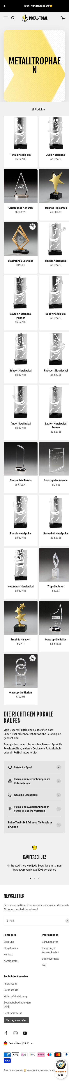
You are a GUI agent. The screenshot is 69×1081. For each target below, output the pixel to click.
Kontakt (8, 954)
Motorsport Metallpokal (20, 586)
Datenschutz (11, 989)
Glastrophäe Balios (55, 639)
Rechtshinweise (13, 1013)
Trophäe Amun (55, 586)
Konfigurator (11, 960)
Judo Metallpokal (55, 154)
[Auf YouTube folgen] (24, 1033)
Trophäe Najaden (20, 639)
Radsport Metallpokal (56, 370)
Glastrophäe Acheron (20, 207)
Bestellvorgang (50, 958)
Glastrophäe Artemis (56, 480)
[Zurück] (4, 6)
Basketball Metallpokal (55, 533)
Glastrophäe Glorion (20, 692)
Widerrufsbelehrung (15, 996)
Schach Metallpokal (20, 370)
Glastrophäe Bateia (20, 480)
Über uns (9, 941)
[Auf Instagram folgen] (15, 1033)
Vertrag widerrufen (16, 1020)
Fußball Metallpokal (55, 260)
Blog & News (11, 948)
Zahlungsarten (50, 941)
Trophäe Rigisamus (56, 207)
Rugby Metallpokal (55, 313)
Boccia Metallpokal (20, 533)
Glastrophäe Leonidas (20, 260)
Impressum (10, 983)
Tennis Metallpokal (20, 154)
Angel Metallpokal (21, 423)
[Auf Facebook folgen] (6, 1033)
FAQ (44, 964)
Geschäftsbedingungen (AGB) (17, 1004)
